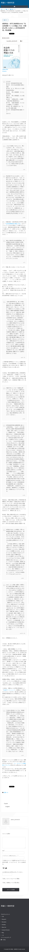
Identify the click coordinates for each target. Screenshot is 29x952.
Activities (4, 924)
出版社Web (5, 69)
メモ (3, 935)
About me (4, 927)
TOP (3, 916)
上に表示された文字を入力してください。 (13, 872)
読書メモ (6, 792)
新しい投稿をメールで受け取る (11, 882)
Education (4, 922)
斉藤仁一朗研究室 (7, 3)
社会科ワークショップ (9, 690)
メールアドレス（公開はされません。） (10, 855)
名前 (3, 850)
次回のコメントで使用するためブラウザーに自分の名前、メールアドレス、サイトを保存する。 (14, 862)
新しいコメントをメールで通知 (11, 878)
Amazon (4, 71)
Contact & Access (6, 930)
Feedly (4, 939)
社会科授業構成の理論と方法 (13, 223)
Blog (3, 932)
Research (4, 919)
